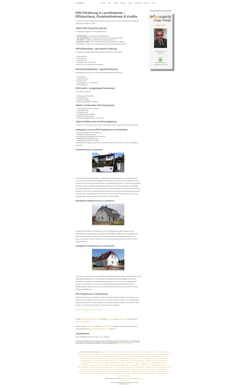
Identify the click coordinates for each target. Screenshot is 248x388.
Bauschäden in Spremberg (85, 356)
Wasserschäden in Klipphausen (97, 356)
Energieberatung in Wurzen (86, 362)
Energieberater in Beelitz (111, 371)
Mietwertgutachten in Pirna (99, 360)
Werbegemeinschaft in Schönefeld (114, 373)
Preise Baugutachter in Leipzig (141, 369)
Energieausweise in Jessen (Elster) (124, 360)
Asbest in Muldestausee (130, 367)
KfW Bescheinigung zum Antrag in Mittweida (159, 362)
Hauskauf (102, 3)
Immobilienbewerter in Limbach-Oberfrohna (98, 371)
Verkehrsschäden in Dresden (120, 356)
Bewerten (123, 3)
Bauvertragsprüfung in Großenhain (136, 351)
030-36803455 (160, 57)
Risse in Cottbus (164, 356)
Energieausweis (90, 326)
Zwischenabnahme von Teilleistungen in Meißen (109, 354)
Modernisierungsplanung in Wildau (164, 367)
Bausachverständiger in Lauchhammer (99, 329)
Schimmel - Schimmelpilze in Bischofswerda (87, 358)
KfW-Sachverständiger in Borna (162, 369)
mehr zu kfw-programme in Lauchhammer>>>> (90, 310)
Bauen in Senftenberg (125, 351)
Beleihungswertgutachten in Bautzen (149, 358)
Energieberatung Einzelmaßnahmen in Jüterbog (100, 362)
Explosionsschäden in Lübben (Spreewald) (143, 356)
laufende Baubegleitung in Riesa (83, 354)
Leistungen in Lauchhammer (106, 351)
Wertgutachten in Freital (114, 358)
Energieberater (95, 319)
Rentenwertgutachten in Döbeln (162, 358)
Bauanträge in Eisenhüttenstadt (96, 369)
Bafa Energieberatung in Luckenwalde (132, 362)
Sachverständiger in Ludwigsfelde (129, 369)
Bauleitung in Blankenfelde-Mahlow (164, 371)
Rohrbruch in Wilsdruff (156, 356)
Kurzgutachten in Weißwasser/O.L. (110, 360)
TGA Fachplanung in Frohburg (108, 369)
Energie (129, 3)
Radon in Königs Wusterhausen (107, 367)
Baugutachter (84, 319)
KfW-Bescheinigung (107, 326)
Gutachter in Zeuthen (151, 369)
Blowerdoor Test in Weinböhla (95, 354)
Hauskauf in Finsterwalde (116, 351)
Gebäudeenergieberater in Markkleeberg (123, 371)
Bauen (109, 3)
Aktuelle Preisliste (139, 3)
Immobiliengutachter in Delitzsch (83, 371)
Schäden (116, 3)
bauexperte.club (140, 378)
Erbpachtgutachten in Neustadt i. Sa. (87, 360)
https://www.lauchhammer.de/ (125, 343)
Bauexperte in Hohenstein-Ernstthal (124, 375)
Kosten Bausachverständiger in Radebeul (137, 354)
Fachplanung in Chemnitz (85, 369)
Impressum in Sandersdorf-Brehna (161, 373)
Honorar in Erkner (135, 373)
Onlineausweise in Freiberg (162, 360)
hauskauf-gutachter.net (131, 378)
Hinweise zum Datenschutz (124, 380)
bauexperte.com (124, 378)
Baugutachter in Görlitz (118, 369)
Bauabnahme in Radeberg (149, 354)
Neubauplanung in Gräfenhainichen (151, 367)
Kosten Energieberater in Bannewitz (103, 358)
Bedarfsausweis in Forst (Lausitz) (151, 360)
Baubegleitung (122, 319)
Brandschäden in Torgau (131, 356)
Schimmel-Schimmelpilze (83, 321)
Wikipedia (101, 337)
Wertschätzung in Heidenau (137, 358)
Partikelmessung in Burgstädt (119, 367)
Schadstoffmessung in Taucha (95, 367)
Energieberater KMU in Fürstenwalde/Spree (138, 371)
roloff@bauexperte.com (160, 62)
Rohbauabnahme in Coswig (123, 354)
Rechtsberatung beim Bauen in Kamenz (150, 351)
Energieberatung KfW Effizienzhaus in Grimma (117, 362)
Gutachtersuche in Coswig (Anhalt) (87, 373)
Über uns (146, 3)
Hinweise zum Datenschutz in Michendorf (147, 373)
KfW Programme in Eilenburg (145, 362)
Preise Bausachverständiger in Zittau (100, 373)
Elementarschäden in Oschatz (109, 356)
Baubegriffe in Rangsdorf (139, 367)
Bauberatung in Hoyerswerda (163, 351)
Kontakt (153, 3)
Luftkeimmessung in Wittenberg (83, 367)
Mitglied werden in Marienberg (126, 373)
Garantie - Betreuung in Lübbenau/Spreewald (162, 354)
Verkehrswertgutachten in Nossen (125, 358)
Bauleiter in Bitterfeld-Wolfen (152, 371)
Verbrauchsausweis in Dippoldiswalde (137, 360)
